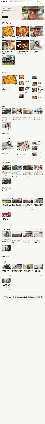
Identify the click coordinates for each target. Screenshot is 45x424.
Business (19, 3)
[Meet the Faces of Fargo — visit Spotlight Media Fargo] (22, 297)
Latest (3, 3)
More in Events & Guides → (38, 196)
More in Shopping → (40, 262)
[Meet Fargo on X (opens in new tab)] (37, 1)
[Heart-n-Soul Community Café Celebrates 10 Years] (33, 13)
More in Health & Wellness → (38, 139)
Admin (42, 1)
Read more (4, 17)
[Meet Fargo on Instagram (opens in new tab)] (35, 1)
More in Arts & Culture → (39, 229)
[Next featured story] (20, 17)
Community (23, 3)
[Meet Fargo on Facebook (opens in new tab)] (39, 1)
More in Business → (40, 106)
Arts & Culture (14, 3)
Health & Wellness (29, 3)
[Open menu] (1, 1)
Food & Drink (8, 3)
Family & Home (36, 3)
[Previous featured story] (19, 17)
